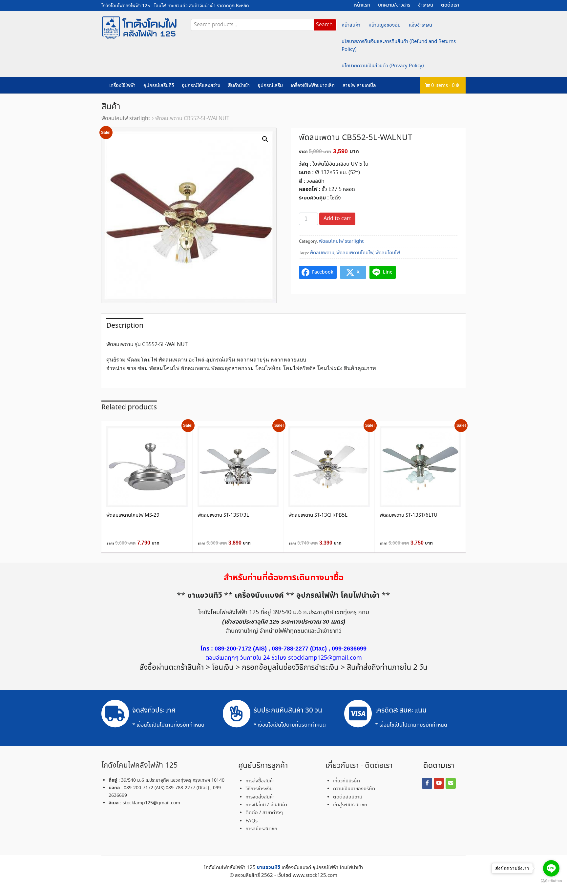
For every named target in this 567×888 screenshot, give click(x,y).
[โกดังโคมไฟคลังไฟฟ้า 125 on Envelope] (450, 783)
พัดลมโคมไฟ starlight (125, 118)
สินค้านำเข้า (239, 85)
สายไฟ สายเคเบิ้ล (359, 85)
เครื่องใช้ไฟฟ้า (122, 85)
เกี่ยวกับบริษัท (346, 781)
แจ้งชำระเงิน (420, 25)
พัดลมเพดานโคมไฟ (354, 253)
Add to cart (337, 218)
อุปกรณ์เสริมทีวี (158, 85)
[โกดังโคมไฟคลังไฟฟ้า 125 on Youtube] (439, 783)
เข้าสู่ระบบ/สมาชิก (350, 805)
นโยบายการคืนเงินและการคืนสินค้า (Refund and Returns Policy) (399, 45)
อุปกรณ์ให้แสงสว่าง (201, 85)
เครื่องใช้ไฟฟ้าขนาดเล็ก (313, 85)
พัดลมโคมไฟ (387, 253)
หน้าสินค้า (351, 25)
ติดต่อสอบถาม (347, 797)
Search (324, 25)
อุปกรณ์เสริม (270, 85)
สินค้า (110, 107)
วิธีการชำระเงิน (259, 789)
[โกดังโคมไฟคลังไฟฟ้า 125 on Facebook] (427, 783)
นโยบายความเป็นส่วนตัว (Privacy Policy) (383, 66)
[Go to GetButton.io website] (551, 881)
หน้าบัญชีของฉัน (384, 25)
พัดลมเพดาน (322, 253)
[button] (265, 139)
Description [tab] (124, 326)
